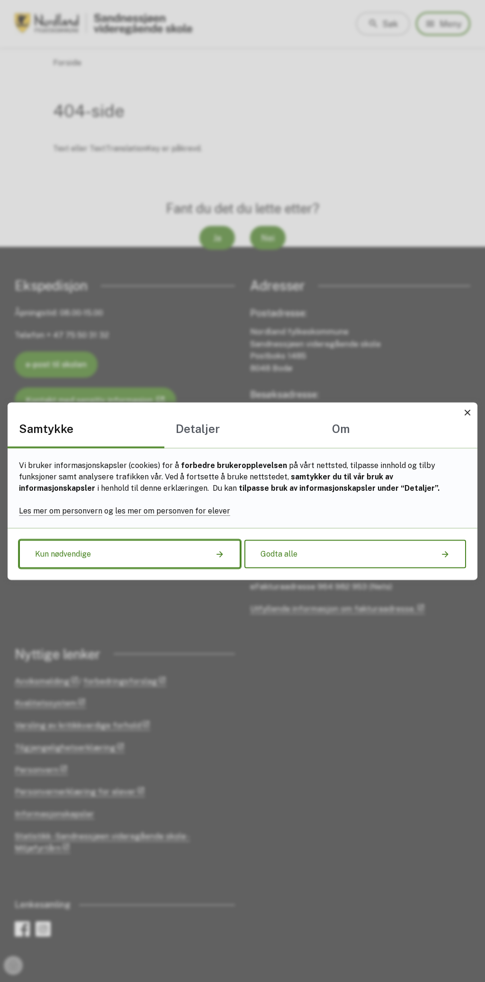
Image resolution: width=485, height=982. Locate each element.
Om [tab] (341, 428)
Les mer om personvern (60, 510)
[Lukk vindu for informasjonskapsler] (467, 412)
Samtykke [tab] (46, 428)
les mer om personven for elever (172, 510)
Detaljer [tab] (198, 428)
